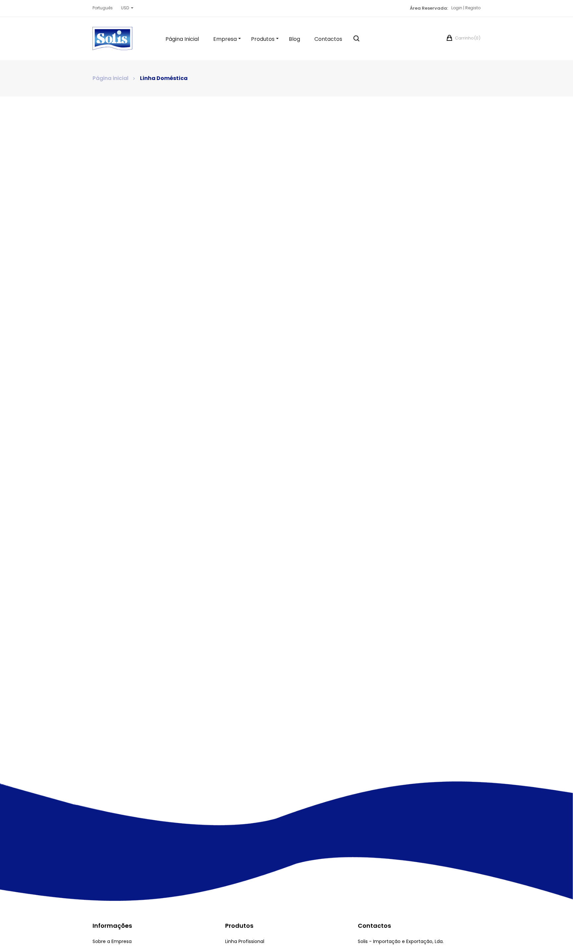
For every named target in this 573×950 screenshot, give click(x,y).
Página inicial (110, 78)
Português (103, 8)
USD (125, 8)
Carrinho (467, 38)
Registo (472, 8)
